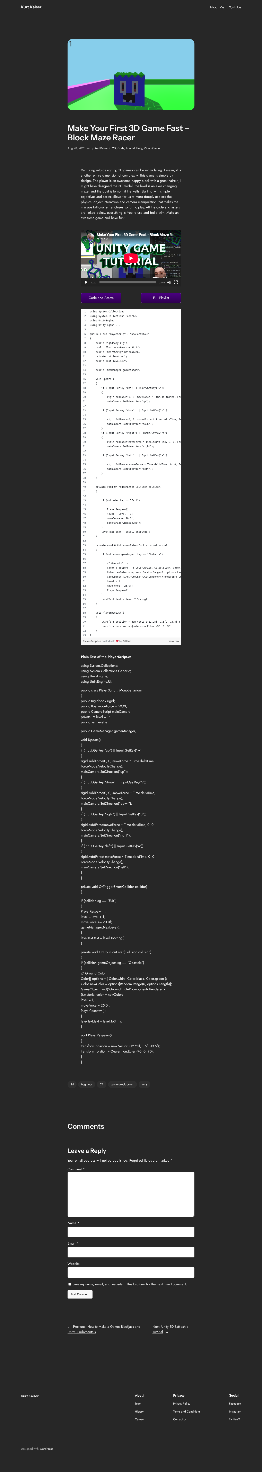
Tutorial (130, 148)
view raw (173, 641)
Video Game (152, 148)
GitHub (127, 641)
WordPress (46, 1449)
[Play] (86, 282)
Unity (139, 148)
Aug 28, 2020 (77, 148)
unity (144, 1084)
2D (114, 148)
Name (73, 1222)
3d (72, 1084)
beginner (86, 1084)
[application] (131, 258)
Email (73, 1243)
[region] (131, 473)
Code (120, 148)
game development (122, 1084)
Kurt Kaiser (31, 6)
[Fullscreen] (176, 282)
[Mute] (169, 282)
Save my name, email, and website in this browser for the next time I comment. (129, 1284)
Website (74, 1263)
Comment (76, 1169)
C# (102, 1084)
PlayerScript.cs (92, 641)
